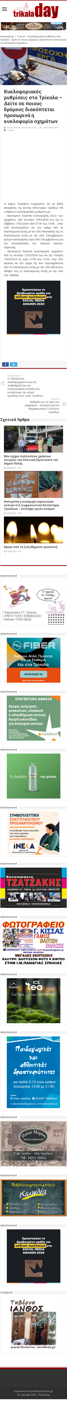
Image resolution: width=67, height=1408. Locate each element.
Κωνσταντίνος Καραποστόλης (21, 127)
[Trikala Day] (34, 9)
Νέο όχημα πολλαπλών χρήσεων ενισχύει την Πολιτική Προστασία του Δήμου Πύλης (31, 459)
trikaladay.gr (7, 36)
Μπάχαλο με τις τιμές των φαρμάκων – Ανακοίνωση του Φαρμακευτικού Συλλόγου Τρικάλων (42, 405)
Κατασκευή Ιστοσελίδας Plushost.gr (33, 1391)
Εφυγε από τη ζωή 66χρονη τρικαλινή (30, 547)
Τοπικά (21, 36)
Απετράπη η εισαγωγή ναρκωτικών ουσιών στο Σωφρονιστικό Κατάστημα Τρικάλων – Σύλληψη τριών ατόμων (31, 505)
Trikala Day (44, 1394)
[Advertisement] (33, 168)
